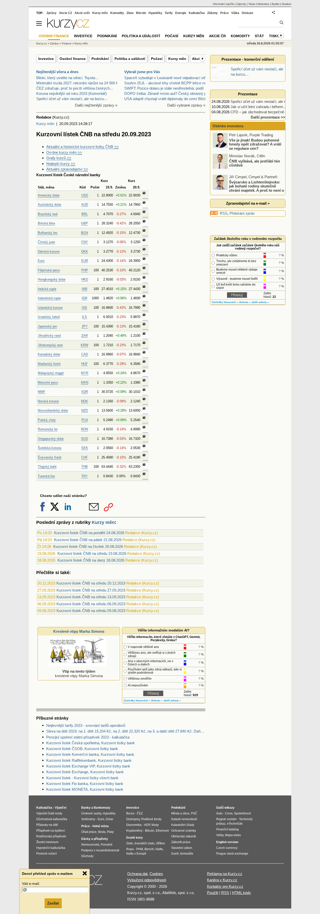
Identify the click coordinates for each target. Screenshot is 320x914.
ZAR (84, 335)
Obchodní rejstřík (223, 3)
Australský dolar (49, 204)
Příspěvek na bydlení (50, 830)
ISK (84, 307)
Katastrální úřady (182, 825)
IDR (84, 298)
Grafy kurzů (58, 158)
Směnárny (88, 819)
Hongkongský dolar (52, 279)
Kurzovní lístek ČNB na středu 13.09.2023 (90, 597)
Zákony (212, 13)
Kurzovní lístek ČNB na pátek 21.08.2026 (88, 540)
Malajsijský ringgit (51, 373)
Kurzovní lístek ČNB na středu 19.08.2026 (92, 553)
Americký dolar (49, 195)
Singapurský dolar (51, 439)
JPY (85, 326)
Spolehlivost (242, 813)
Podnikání (100, 59)
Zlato (130, 13)
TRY (84, 476)
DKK (84, 251)
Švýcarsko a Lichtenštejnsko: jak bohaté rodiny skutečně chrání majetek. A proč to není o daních (249, 188)
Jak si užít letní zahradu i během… (258, 107)
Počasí (156, 59)
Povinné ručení (46, 853)
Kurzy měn (177, 59)
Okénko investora (227, 126)
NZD (84, 410)
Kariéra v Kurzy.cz (222, 880)
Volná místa (100, 826)
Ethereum (162, 830)
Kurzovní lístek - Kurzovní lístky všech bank (82, 778)
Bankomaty (102, 807)
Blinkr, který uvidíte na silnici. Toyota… (67, 78)
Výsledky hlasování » (137, 700)
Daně (175, 853)
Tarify (169, 13)
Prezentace (248, 94)
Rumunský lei (48, 429)
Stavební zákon (181, 848)
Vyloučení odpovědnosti (146, 880)
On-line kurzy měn (64, 152)
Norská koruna (48, 401)
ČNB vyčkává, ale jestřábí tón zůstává (254, 163)
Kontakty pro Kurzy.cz (225, 886)
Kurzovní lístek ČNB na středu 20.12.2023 (90, 583)
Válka (235, 13)
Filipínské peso (49, 270)
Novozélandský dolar (53, 410)
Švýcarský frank (50, 457)
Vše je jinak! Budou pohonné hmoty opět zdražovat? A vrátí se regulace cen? (255, 144)
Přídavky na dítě (47, 825)
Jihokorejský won (50, 345)
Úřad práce (88, 832)
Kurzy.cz (41, 43)
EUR (84, 261)
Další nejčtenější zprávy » (96, 105)
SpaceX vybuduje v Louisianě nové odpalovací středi (167, 78)
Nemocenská (90, 844)
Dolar (109, 819)
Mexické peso (48, 382)
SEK (84, 448)
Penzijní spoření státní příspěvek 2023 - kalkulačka (88, 737)
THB (84, 466)
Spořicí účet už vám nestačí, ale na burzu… (72, 99)
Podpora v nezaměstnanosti (100, 850)
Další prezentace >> (268, 117)
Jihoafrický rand (49, 335)
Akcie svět (82, 13)
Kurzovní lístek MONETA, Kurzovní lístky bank (84, 789)
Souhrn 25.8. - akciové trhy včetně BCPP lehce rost (166, 83)
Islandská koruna (50, 307)
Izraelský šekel (49, 317)
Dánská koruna (49, 251)
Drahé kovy (134, 837)
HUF (84, 364)
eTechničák (234, 823)
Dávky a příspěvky (94, 839)
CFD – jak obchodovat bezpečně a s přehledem (269, 112)
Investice (46, 59)
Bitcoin (141, 13)
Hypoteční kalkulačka (50, 848)
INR (84, 289)
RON (84, 429)
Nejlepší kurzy (60, 163)
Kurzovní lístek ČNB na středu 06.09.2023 (90, 604)
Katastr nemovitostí (184, 819)
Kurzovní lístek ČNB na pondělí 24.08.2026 (89, 533)
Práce (224, 13)
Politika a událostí (129, 59)
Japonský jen (47, 326)
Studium (286, 3)
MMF (41, 392)
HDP (147, 825)
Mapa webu (233, 835)
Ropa (130, 849)
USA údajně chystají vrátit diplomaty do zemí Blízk (165, 99)
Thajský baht (47, 466)
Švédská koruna (49, 448)
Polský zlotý (47, 420)
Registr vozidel (226, 819)
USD (84, 195)
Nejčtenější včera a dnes (57, 72)
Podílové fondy (151, 819)
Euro (41, 261)
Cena (228, 813)
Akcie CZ (65, 13)
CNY (84, 242)
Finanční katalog (227, 829)
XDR (84, 392)
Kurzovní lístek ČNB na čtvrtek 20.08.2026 (88, 546)
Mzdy (155, 825)
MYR (84, 373)
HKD (84, 279)
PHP (84, 270)
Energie (180, 13)
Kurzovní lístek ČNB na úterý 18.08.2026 (91, 560)
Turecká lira (46, 476)
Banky (85, 807)
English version (227, 842)
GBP (84, 223)
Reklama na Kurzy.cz (224, 874)
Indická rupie (47, 289)
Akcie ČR (217, 36)
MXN (84, 382)
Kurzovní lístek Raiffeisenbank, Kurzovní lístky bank (89, 760)
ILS (84, 317)
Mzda (102, 832)
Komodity (117, 13)
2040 (109, 335)
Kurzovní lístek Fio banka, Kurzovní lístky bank (84, 783)
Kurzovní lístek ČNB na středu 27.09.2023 (90, 590)
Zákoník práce (180, 842)
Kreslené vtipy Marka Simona (78, 631)
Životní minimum (47, 842)
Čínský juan (46, 242)
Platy (110, 832)
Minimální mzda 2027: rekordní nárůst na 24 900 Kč (78, 83)
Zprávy (51, 13)
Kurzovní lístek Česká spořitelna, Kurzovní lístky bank (90, 743)
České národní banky (82, 175)
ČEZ (140, 813)
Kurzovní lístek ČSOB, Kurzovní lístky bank (82, 749)
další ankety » (172, 700)
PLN (85, 420)
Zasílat (53, 903)
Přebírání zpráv (242, 213)
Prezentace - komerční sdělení (248, 59)
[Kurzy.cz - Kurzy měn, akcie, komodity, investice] (68, 28)
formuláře (186, 853)
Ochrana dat (137, 874)
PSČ (194, 813)
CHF (84, 457)
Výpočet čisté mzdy (49, 813)
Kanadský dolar (49, 354)
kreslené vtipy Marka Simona (79, 673)
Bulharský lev (48, 233)
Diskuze (247, 13)
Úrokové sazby (91, 813)
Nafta (159, 849)
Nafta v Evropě (136, 853)
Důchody (87, 856)
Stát (41, 187)
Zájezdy (241, 3)
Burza (130, 813)
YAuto (251, 3)
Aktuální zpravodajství (67, 169)
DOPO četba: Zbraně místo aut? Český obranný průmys (170, 93)
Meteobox (264, 3)
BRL (85, 214)
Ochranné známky (183, 830)
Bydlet (275, 3)
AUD (84, 204)
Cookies (156, 874)
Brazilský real (48, 214)
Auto (219, 813)
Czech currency (227, 848)
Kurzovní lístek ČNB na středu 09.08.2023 (90, 611)
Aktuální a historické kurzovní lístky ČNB (82, 147)
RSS (224, 213)
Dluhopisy (133, 819)
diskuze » (157, 700)
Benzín (149, 849)
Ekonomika (134, 825)
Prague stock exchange (232, 853)
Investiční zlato (144, 843)
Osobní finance (73, 59)
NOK (84, 401)
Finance (67, 43)
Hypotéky (155, 13)
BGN (84, 233)
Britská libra (46, 223)
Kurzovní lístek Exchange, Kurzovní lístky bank (85, 772)
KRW (84, 345)
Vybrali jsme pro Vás (142, 72)
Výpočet (60, 807)
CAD (84, 354)
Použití (212, 893)
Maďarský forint (49, 364)
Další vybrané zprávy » (186, 105)
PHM (139, 849)
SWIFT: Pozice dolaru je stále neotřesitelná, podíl (164, 88)
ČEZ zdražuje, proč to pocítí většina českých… (75, 88)
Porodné (106, 844)
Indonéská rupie (49, 298)
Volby (220, 835)
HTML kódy (241, 893)
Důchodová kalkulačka (51, 819)
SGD (84, 439)
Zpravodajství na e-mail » (248, 203)
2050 (136, 223)
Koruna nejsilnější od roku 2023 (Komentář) (71, 93)
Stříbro (160, 843)
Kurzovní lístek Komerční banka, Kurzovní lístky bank (90, 754)
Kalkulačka (197, 13)
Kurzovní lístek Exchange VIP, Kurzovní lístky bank (88, 766)
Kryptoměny (134, 830)
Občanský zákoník (183, 836)
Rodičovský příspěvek (51, 836)
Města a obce (180, 813)
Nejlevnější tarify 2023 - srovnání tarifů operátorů (85, 725)
